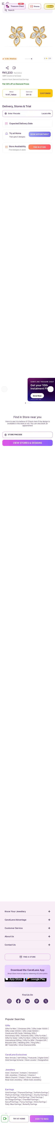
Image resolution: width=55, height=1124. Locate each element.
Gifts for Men (10, 1028)
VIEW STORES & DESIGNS (27, 442)
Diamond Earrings (25, 1092)
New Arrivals (10, 1058)
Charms (31, 1075)
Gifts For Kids (40, 1035)
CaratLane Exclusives (16, 1054)
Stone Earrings (40, 1102)
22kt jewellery (11, 1075)
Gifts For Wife (28, 1040)
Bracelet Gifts (10, 1042)
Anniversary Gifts (12, 1035)
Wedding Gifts (23, 1042)
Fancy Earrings (26, 1102)
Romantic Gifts (27, 1035)
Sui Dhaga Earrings (13, 1099)
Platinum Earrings (12, 1095)
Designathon (43, 1060)
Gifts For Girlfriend (39, 1038)
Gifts (7, 1025)
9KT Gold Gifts (11, 1045)
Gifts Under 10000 (40, 1028)
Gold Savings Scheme (14, 1060)
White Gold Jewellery (32, 1080)
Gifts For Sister (11, 1038)
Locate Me (46, 113)
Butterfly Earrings (30, 1104)
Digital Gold (43, 1058)
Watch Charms (11, 1077)
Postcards (32, 1058)
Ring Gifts (35, 1042)
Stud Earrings (23, 1097)
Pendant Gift (41, 1040)
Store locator (30, 1060)
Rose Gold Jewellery (13, 1080)
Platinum (22, 1075)
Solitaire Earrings (41, 1092)
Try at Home (19, 1119)
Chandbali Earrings (30, 1099)
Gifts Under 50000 (30, 1031)
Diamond (14, 1073)
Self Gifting (22, 1058)
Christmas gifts (24, 1028)
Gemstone (32, 1073)
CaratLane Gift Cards (14, 1033)
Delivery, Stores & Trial (16, 106)
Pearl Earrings (36, 1097)
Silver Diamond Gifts (27, 1045)
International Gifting (13, 1040)
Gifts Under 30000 (13, 1031)
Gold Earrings (10, 1092)
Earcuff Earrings (11, 1102)
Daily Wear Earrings (13, 1104)
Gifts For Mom (25, 1038)
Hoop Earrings (11, 1097)
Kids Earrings (26, 1095)
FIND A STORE (29, 957)
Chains (22, 1077)
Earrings (9, 1089)
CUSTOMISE (45, 93)
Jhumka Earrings (40, 1095)
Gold (7, 1073)
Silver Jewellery (33, 1077)
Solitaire (23, 1073)
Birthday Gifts (29, 1033)
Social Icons (15, 981)
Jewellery (10, 1069)
